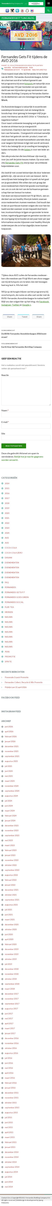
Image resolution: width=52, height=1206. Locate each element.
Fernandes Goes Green (17, 597)
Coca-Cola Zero (13, 552)
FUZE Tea (9, 607)
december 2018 (11, 969)
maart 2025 (10, 781)
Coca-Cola (11, 548)
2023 (7, 528)
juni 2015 (9, 1122)
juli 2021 (8, 909)
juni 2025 (9, 771)
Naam (5, 410)
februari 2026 (11, 736)
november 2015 (11, 1097)
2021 (7, 518)
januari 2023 (10, 855)
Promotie (10, 656)
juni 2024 (9, 806)
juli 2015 (8, 1117)
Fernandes (19, 65)
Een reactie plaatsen (34, 65)
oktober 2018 (11, 979)
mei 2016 (9, 1068)
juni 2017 (9, 1013)
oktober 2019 (11, 959)
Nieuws (8, 617)
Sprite (8, 661)
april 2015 (9, 1132)
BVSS (31, 67)
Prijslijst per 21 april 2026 (15, 687)
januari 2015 (10, 1147)
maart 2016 (10, 1078)
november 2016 (11, 1043)
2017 (7, 498)
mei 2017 (9, 1018)
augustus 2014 (11, 1172)
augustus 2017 (11, 1008)
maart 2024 (10, 810)
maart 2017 (10, 1028)
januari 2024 (10, 820)
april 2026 (9, 731)
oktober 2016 (11, 1048)
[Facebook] (7, 10)
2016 (7, 493)
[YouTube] (22, 10)
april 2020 (9, 939)
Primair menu (48, 3)
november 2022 (11, 860)
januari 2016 (10, 1088)
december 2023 (11, 825)
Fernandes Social (14, 602)
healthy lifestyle (39, 70)
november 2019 (11, 954)
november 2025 (11, 751)
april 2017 (9, 1023)
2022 (7, 523)
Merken (9, 612)
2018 (7, 503)
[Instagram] (12, 10)
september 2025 (12, 756)
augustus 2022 (11, 875)
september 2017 (12, 1003)
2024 (7, 533)
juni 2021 (9, 914)
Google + (26, 304)
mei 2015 (9, 1127)
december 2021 (11, 890)
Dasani (8, 557)
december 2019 (11, 949)
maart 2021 (10, 919)
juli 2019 (8, 964)
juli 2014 (8, 1177)
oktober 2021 (11, 895)
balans (27, 149)
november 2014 (11, 1157)
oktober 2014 (11, 1162)
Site (3, 433)
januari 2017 (10, 1033)
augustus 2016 (11, 1053)
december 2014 (11, 1152)
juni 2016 (9, 1063)
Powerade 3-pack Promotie (16, 677)
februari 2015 (11, 1142)
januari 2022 (10, 885)
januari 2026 (10, 741)
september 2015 (12, 1107)
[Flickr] (32, 10)
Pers (7, 651)
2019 (7, 508)
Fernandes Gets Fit (12, 70)
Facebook (44, 301)
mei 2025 (9, 776)
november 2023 (11, 830)
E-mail (5, 422)
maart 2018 (10, 989)
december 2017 (11, 994)
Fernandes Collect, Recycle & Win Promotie (23, 682)
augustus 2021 (11, 904)
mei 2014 (9, 1187)
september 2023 (12, 835)
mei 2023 (9, 840)
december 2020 (11, 924)
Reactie (5, 375)
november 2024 (11, 786)
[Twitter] (17, 10)
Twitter (16, 304)
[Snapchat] (27, 10)
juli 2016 (8, 1058)
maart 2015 (10, 1137)
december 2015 (11, 1093)
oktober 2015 (11, 1102)
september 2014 (12, 1167)
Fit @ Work (26, 70)
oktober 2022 (11, 865)
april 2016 (9, 1073)
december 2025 (11, 746)
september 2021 (12, 900)
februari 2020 (11, 944)
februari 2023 (11, 850)
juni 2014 (9, 1182)
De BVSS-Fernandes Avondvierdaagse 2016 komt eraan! (23, 333)
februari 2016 (11, 1083)
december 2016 (11, 1038)
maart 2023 (10, 845)
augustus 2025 (11, 761)
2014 (7, 483)
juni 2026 (9, 726)
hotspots (28, 83)
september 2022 (12, 870)
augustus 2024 (11, 796)
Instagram (6, 304)
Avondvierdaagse (20, 67)
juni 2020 (9, 934)
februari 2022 (11, 880)
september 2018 (12, 984)
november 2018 (11, 974)
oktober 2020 (11, 929)
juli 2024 (8, 801)
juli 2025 (8, 766)
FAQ (7, 582)
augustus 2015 (11, 1112)
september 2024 (12, 791)
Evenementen (12, 562)
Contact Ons (6, 1198)
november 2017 (11, 998)
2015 (7, 488)
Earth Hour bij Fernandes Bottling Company (21, 345)
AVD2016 (7, 67)
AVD (7, 538)
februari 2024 (11, 815)
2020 (7, 513)
